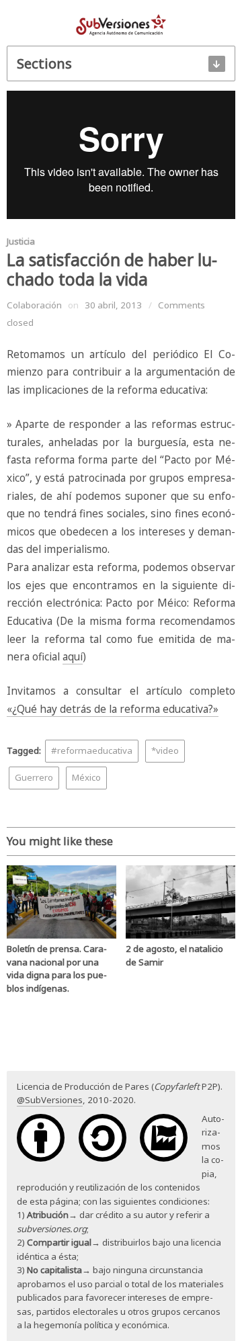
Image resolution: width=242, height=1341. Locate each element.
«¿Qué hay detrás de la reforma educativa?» (112, 709)
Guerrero (34, 777)
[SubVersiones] (121, 24)
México (86, 777)
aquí (73, 657)
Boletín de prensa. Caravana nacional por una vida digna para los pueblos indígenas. (57, 968)
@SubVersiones (50, 1100)
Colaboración (34, 305)
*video (165, 750)
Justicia (21, 241)
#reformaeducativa (91, 750)
